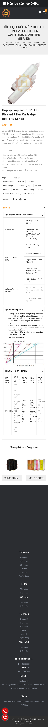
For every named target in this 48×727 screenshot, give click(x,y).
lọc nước (16, 189)
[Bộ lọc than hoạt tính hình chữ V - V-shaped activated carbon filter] (12, 465)
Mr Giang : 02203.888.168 (13, 685)
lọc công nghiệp (24, 185)
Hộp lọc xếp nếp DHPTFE (13, 181)
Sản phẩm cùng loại (24, 447)
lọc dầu (38, 185)
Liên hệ (24, 572)
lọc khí (6, 189)
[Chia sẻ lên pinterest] (20, 199)
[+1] (24, 199)
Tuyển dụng (24, 576)
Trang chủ (24, 558)
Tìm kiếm (24, 589)
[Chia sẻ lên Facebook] (14, 199)
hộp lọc (17, 178)
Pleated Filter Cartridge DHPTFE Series (19, 193)
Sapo (30, 724)
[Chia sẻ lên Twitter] (17, 199)
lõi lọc (40, 189)
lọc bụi (31, 181)
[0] (43, 13)
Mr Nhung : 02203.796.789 (35, 685)
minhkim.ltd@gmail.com (27, 688)
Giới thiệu (24, 561)
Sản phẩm (24, 565)
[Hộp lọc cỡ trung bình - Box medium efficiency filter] (36, 465)
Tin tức (24, 569)
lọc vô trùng (29, 189)
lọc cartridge (8, 185)
